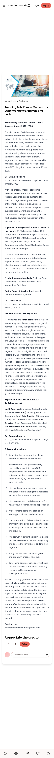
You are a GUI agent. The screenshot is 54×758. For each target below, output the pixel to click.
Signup (46, 5)
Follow (25, 644)
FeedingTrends (17, 5)
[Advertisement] (27, 41)
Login (36, 5)
